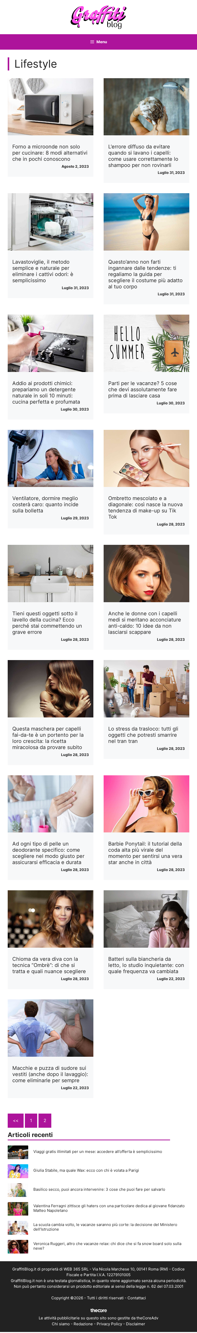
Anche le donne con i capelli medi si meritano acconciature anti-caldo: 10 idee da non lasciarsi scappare (144, 622)
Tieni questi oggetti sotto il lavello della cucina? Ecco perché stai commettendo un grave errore (47, 622)
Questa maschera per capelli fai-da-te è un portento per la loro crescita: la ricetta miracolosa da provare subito (48, 738)
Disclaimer (135, 1323)
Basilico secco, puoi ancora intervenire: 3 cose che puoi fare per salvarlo (99, 1189)
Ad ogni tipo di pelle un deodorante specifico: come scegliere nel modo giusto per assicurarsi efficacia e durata (48, 853)
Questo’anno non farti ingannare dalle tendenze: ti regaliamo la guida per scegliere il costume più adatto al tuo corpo (145, 274)
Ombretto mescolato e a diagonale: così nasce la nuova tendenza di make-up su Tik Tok (145, 507)
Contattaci (136, 1297)
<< (15, 1120)
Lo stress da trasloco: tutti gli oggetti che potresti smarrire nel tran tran (143, 735)
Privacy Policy (109, 1323)
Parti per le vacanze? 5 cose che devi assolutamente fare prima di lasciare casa (142, 389)
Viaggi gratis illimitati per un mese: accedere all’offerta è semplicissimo (97, 1151)
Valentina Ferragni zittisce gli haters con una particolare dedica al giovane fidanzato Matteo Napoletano (109, 1208)
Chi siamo (61, 1323)
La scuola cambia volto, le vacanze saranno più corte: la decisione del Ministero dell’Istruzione (105, 1227)
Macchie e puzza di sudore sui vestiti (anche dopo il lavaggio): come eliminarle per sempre (50, 1074)
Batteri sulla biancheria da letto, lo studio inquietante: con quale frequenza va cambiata (146, 965)
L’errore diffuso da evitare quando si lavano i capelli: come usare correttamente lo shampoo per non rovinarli (143, 156)
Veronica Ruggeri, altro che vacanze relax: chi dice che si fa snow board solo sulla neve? (107, 1246)
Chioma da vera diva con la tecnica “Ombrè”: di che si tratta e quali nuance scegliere (49, 965)
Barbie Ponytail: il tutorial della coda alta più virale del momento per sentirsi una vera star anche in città (145, 853)
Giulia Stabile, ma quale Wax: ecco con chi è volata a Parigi (86, 1170)
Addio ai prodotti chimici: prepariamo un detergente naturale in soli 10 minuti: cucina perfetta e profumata (46, 392)
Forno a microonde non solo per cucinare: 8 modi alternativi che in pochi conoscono (49, 153)
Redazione (83, 1323)
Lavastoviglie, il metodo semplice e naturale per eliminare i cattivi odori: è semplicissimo (42, 271)
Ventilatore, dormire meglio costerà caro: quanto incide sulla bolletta (45, 504)
